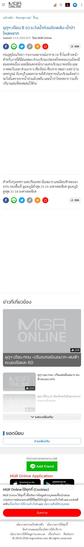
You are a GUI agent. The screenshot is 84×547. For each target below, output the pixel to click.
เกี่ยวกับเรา (54, 534)
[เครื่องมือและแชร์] (82, 5)
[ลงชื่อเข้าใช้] (75, 5)
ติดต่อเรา (68, 534)
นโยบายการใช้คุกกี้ (57, 524)
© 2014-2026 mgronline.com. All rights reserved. (42, 538)
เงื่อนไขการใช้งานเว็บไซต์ (24, 504)
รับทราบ (42, 512)
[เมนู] (3, 4)
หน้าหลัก (8, 17)
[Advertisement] (42, 133)
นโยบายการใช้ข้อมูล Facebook (27, 534)
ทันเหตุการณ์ (23, 17)
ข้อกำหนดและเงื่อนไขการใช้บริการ (42, 529)
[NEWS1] (67, 5)
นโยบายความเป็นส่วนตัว (30, 524)
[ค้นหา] (61, 5)
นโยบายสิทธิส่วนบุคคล (56, 504)
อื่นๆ (35, 17)
